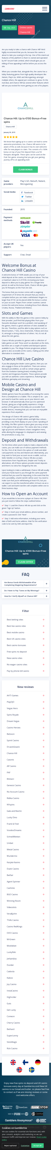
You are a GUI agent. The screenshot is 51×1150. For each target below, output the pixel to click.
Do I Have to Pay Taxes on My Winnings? (21, 590)
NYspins (10, 804)
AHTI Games (12, 695)
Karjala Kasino (13, 862)
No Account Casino (15, 791)
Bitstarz (10, 779)
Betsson (10, 734)
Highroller (11, 997)
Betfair (10, 875)
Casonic (10, 759)
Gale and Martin (14, 811)
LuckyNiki (11, 952)
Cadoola (10, 971)
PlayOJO (10, 702)
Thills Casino (13, 920)
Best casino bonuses (16, 645)
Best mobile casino (15, 632)
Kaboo (10, 977)
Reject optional (10, 1145)
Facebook (28, 192)
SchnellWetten (13, 836)
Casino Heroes (13, 727)
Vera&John (12, 913)
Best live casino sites (16, 626)
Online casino (26, 27)
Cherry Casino (13, 1022)
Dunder (10, 965)
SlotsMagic (12, 1042)
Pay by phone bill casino (18, 671)
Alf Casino (11, 766)
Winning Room (14, 900)
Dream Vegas (13, 721)
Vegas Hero (12, 708)
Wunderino (12, 856)
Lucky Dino (12, 817)
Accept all (37, 1145)
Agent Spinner (13, 881)
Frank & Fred (13, 823)
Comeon (11, 1016)
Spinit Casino (13, 740)
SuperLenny (12, 1035)
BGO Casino (12, 894)
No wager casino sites (17, 664)
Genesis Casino (14, 785)
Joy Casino (11, 984)
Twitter (28, 196)
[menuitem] (13, 1062)
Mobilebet (11, 945)
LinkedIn (28, 201)
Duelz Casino (13, 868)
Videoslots (11, 907)
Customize (25, 1145)
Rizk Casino (12, 1048)
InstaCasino (12, 990)
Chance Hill (12, 753)
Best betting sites (15, 619)
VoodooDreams (14, 830)
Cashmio (11, 888)
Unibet (10, 843)
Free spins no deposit (17, 651)
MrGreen (11, 939)
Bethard (10, 1029)
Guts (9, 1003)
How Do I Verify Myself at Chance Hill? (20, 596)
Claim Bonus (25, 169)
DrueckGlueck (13, 746)
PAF (8, 772)
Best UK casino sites (16, 639)
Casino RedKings (14, 926)
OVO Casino (12, 933)
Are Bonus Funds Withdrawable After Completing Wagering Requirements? (20, 583)
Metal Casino (13, 849)
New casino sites (14, 658)
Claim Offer (25, 561)
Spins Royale (13, 714)
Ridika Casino (13, 798)
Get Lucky (11, 1010)
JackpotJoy (12, 958)
